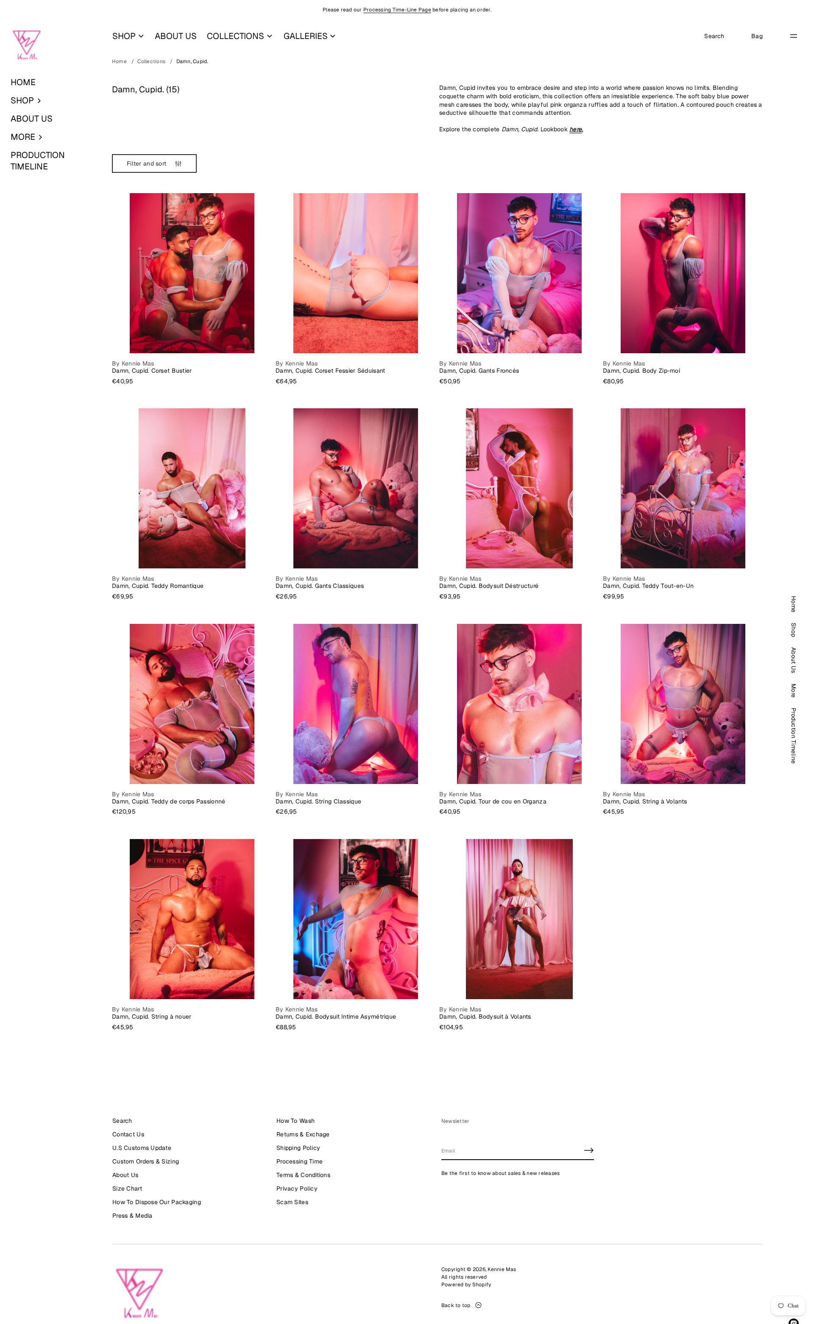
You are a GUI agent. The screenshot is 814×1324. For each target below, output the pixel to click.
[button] (51, 100)
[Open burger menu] (794, 36)
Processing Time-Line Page (397, 9)
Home (119, 61)
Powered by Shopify (466, 1284)
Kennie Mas (502, 1269)
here (575, 129)
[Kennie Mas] (27, 45)
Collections (151, 61)
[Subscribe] (589, 1150)
